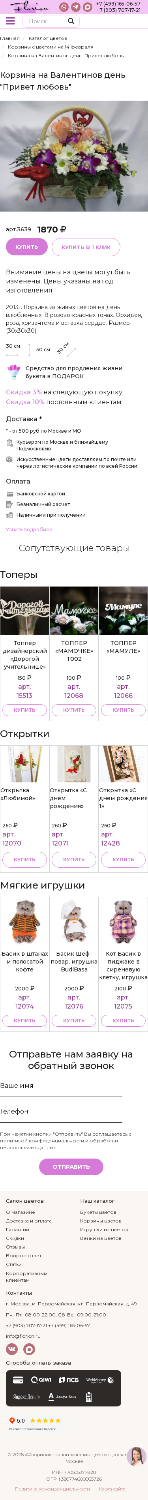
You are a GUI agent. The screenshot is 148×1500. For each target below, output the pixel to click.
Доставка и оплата (29, 1221)
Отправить (71, 1166)
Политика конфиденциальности (52, 1489)
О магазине (20, 1212)
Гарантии (17, 1229)
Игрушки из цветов (104, 1229)
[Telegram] (76, 7)
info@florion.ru (23, 1336)
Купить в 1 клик (86, 247)
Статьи (14, 1264)
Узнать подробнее (29, 529)
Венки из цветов (101, 1238)
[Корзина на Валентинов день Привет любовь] (74, 155)
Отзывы (15, 1247)
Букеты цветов (98, 1212)
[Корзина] (136, 21)
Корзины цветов (101, 1221)
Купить (26, 247)
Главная (10, 38)
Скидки (15, 1238)
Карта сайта (112, 1489)
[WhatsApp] (64, 7)
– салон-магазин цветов (79, 1454)
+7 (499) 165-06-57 (118, 4)
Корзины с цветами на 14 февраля (51, 47)
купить (25, 710)
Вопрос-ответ (23, 1255)
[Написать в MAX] (87, 7)
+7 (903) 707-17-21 (119, 10)
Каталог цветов (48, 38)
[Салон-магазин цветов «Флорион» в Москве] (29, 7)
